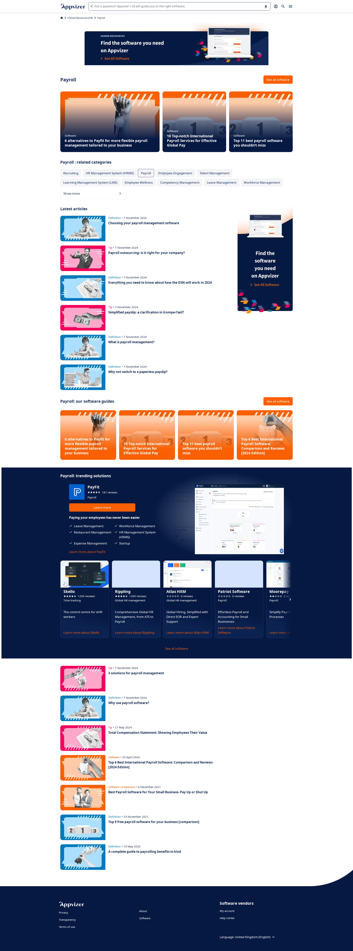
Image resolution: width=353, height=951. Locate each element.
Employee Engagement (175, 173)
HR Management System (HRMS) (110, 173)
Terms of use (67, 927)
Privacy (63, 912)
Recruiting (70, 173)
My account (227, 911)
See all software (278, 79)
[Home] (61, 18)
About (143, 911)
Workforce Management (262, 182)
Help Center (227, 918)
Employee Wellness (139, 182)
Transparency (67, 919)
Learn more (102, 507)
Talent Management (214, 173)
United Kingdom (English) (252, 937)
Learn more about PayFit (87, 552)
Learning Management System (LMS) (90, 182)
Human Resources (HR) (80, 17)
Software (144, 918)
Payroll (146, 173)
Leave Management (221, 182)
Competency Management (179, 182)
